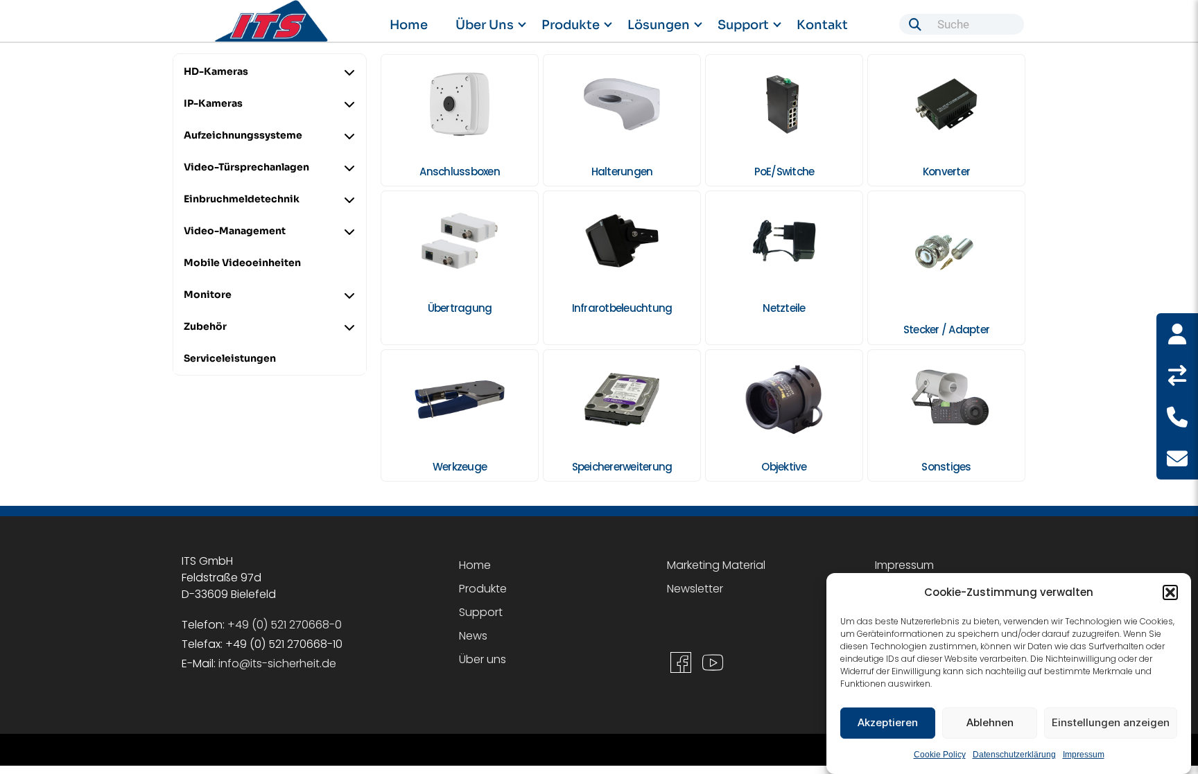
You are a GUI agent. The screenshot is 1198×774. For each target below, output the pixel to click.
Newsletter (695, 589)
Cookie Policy (940, 754)
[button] (1170, 592)
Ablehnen (990, 723)
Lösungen (658, 25)
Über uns (484, 25)
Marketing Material (716, 565)
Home (409, 25)
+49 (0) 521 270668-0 (284, 625)
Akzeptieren (888, 723)
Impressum (1083, 754)
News (473, 636)
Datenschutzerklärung (1014, 754)
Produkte (570, 25)
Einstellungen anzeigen (1111, 723)
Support (743, 25)
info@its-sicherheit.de (277, 663)
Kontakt (822, 25)
